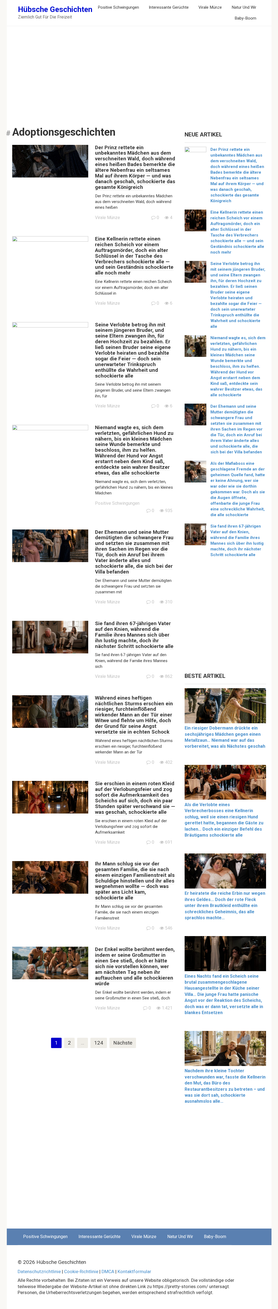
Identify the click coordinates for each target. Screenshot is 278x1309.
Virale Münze (210, 7)
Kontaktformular (134, 1271)
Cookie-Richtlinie (81, 1271)
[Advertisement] (139, 72)
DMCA (108, 1271)
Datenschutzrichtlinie (39, 1271)
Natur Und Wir (244, 7)
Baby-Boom (245, 18)
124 (98, 1043)
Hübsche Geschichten (55, 9)
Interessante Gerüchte (169, 7)
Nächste (122, 1043)
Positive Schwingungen (118, 7)
